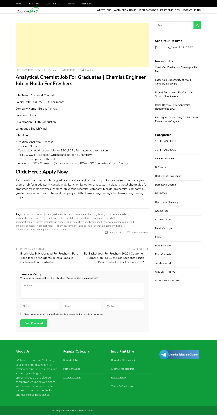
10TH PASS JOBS (148, 10)
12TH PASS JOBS (24, 70)
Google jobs (162, 211)
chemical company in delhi (118, 222)
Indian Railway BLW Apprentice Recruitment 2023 (172, 107)
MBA (158, 237)
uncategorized (163, 263)
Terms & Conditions (122, 386)
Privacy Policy (118, 377)
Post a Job (86, 3)
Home (18, 3)
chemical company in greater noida (35, 226)
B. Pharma (160, 167)
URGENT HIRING (191, 10)
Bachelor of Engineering (168, 176)
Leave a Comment (140, 232)
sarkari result (59, 229)
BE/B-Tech (161, 193)
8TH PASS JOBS (164, 158)
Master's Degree (164, 228)
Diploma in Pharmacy (166, 202)
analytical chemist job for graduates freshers (48, 214)
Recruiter (70, 3)
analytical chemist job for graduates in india (89, 218)
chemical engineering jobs (108, 226)
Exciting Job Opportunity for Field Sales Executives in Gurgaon (177, 119)
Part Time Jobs (71, 369)
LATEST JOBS (103, 10)
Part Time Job (86, 70)
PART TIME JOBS (170, 10)
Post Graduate (163, 254)
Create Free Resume (122, 369)
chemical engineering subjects (32, 229)
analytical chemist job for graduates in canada (101, 214)
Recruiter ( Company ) (123, 360)
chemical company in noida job (73, 226)
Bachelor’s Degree (47, 70)
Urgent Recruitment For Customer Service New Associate (174, 94)
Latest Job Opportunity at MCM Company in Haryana (173, 81)
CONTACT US (52, 3)
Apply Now (55, 172)
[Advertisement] (82, 45)
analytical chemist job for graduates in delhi (39, 218)
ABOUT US (33, 3)
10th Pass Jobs (72, 377)
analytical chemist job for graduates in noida (40, 222)
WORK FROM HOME (125, 10)
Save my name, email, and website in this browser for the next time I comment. (64, 314)
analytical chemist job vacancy (83, 222)
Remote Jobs (70, 360)
